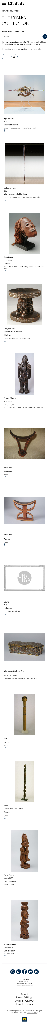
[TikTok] (18, 971)
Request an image (9, 49)
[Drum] (24, 578)
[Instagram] (12, 971)
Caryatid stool (10, 329)
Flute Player (9, 875)
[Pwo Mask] (24, 233)
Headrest (8, 467)
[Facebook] (24, 971)
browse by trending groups (28, 44)
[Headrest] (24, 443)
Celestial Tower (10, 188)
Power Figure (10, 398)
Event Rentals (24, 1004)
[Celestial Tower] (24, 163)
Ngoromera (9, 118)
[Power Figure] (24, 374)
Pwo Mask (8, 257)
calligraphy (35, 42)
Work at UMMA (24, 1000)
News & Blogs (24, 997)
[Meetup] (30, 971)
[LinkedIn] (36, 971)
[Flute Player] (24, 851)
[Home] (16, 3)
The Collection (12, 11)
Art (3, 11)
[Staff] (24, 714)
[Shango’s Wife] (24, 920)
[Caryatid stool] (24, 304)
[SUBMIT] (45, 36)
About (24, 994)
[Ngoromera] (24, 94)
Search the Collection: (13, 31)
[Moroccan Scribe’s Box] (24, 647)
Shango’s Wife (10, 944)
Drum (6, 602)
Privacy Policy (32, 1013)
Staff (6, 738)
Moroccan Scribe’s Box (14, 671)
